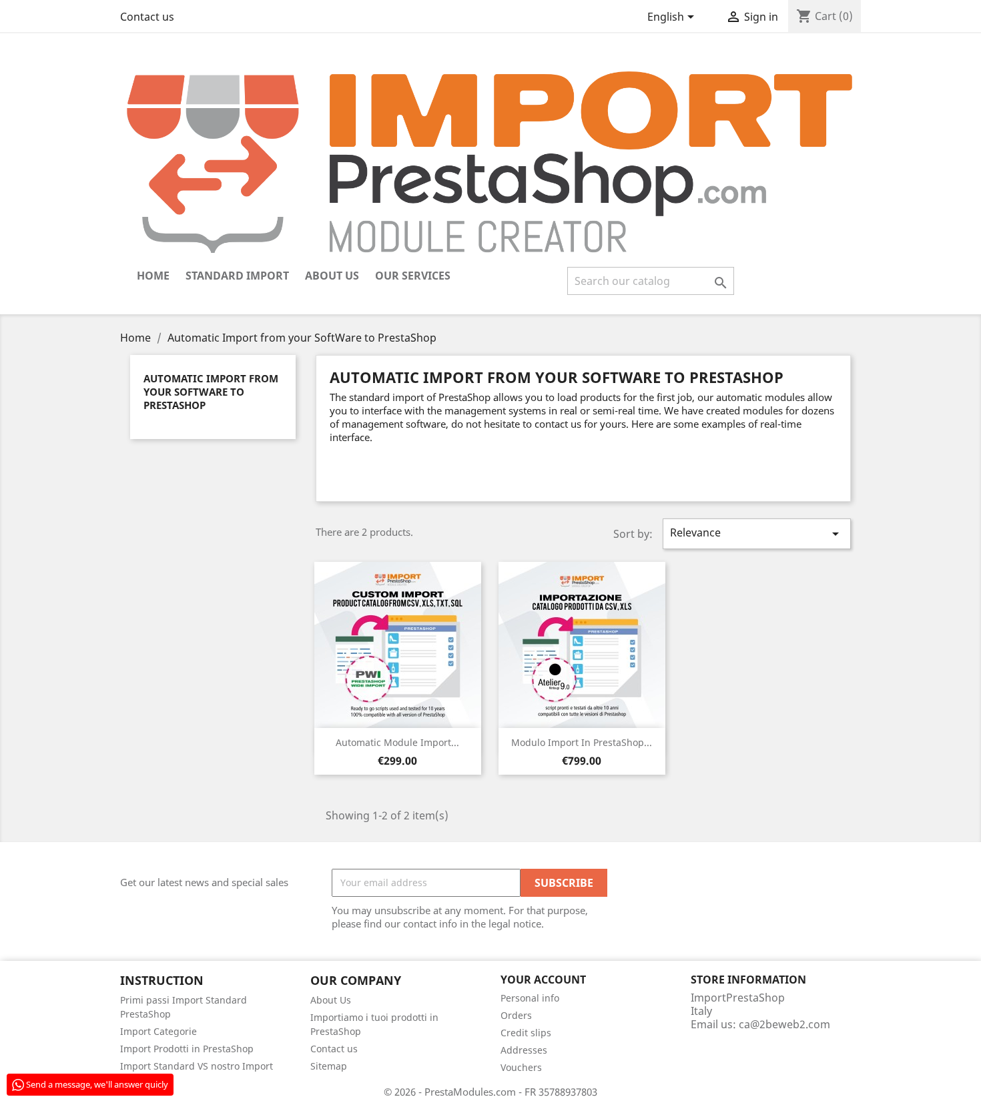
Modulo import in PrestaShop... (581, 742)
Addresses (524, 1050)
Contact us (147, 16)
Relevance (757, 533)
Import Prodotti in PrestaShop (187, 1048)
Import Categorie (158, 1031)
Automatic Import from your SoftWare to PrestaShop (210, 392)
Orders (516, 1015)
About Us (332, 275)
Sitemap (328, 1066)
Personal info (530, 998)
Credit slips (526, 1032)
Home (153, 275)
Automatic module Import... (397, 742)
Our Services (412, 275)
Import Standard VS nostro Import (196, 1066)
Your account (543, 979)
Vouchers (521, 1067)
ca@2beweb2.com (784, 1024)
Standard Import (237, 275)
